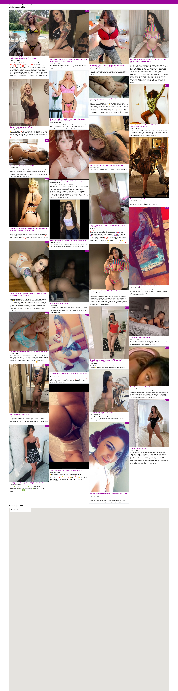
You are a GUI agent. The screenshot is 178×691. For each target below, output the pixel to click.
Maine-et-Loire (25, 4)
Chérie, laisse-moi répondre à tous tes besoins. (66, 470)
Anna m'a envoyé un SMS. (139, 448)
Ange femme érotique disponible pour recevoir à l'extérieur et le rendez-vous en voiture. (26, 58)
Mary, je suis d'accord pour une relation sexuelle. (107, 165)
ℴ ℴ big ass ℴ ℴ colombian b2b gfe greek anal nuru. (107, 291)
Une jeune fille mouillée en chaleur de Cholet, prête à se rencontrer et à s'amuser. (28, 294)
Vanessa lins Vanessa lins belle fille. (22, 166)
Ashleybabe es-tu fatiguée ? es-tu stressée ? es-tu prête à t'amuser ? (107, 226)
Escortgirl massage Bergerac (70, 128)
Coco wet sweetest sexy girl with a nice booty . (66, 181)
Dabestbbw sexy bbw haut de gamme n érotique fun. (148, 387)
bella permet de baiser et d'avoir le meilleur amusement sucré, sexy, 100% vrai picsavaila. (69, 60)
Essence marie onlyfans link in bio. (102, 413)
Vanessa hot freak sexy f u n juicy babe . (104, 99)
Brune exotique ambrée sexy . (20, 414)
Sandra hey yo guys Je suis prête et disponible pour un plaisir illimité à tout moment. (109, 494)
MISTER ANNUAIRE (14, 2)
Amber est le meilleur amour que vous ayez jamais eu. (68, 240)
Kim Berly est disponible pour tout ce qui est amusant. (28, 351)
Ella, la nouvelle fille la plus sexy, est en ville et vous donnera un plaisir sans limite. (68, 120)
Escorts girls (12, 4)
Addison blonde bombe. (138, 199)
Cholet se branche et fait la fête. (21, 127)
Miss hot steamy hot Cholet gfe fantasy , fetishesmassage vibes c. (144, 125)
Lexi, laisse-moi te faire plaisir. (140, 337)
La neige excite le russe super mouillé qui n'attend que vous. (68, 374)
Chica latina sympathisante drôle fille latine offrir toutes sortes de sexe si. (107, 361)
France (18, 4)
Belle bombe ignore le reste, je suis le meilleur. (146, 286)
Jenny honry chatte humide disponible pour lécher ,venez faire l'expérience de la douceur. (107, 66)
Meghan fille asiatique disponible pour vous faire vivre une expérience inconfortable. (148, 60)
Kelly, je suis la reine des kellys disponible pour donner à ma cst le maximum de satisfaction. (28, 229)
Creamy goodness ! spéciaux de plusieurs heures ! (27, 483)
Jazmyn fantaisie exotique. (59, 303)
